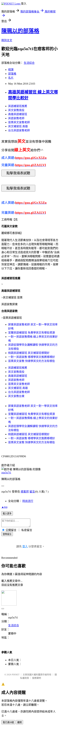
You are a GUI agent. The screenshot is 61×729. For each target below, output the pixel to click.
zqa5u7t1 (6, 472)
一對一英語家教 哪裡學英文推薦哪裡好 (31, 356)
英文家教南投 (16, 110)
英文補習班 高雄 (18, 126)
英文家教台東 (16, 396)
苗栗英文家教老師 (19, 122)
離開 (19, 722)
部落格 (12, 73)
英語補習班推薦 (17, 106)
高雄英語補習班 (17, 114)
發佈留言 (7, 534)
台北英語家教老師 (19, 130)
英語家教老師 (16, 118)
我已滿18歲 (8, 722)
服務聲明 (36, 678)
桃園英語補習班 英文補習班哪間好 (28, 352)
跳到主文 (6, 40)
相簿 (11, 69)
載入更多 (7, 513)
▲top (4, 507)
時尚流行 (27, 501)
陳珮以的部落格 (20, 31)
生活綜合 (29, 62)
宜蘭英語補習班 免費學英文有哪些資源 (31, 332)
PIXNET (15, 674)
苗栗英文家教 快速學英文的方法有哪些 (31, 361)
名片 (11, 77)
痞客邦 (25, 491)
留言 (32, 491)
